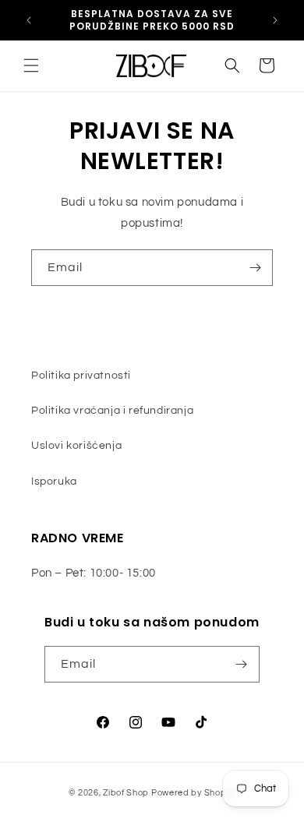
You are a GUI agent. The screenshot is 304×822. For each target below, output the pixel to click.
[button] (31, 65)
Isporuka (54, 481)
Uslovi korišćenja (76, 445)
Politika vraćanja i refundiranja (112, 410)
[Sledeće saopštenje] (275, 20)
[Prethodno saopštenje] (29, 20)
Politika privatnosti (81, 375)
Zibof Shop (126, 792)
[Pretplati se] (255, 267)
